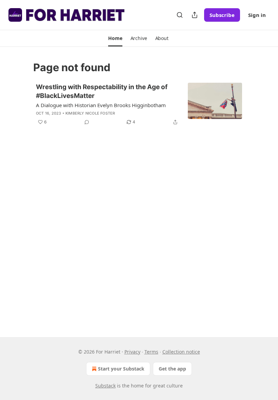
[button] (115, 38)
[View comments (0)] (86, 122)
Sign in (257, 15)
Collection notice (181, 351)
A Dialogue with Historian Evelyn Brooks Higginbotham (101, 105)
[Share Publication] (194, 15)
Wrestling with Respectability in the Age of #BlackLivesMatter (101, 91)
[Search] (179, 15)
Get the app (172, 368)
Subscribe (222, 15)
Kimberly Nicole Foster (90, 113)
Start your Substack (121, 368)
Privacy (132, 351)
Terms (151, 351)
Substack (105, 385)
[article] (139, 104)
